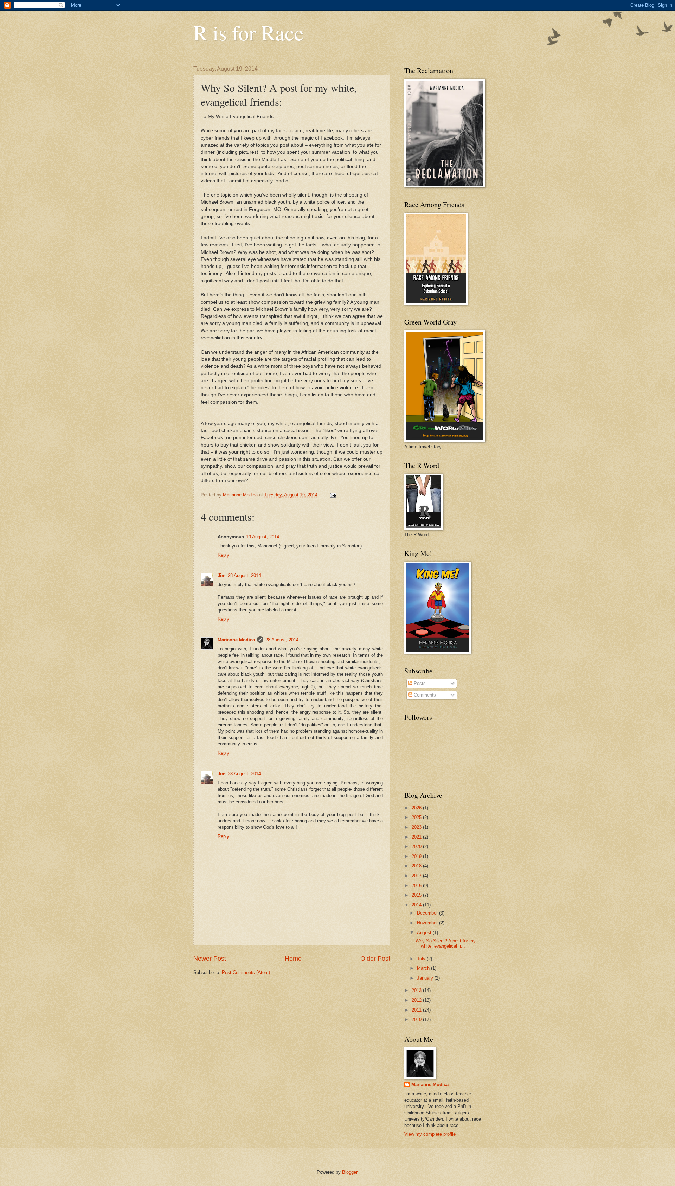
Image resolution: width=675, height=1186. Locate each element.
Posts (419, 683)
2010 (417, 1019)
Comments (424, 695)
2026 (417, 807)
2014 (417, 905)
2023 (417, 827)
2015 (417, 895)
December (428, 913)
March (424, 968)
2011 (417, 1010)
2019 (417, 856)
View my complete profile (430, 1134)
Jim (222, 575)
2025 (417, 817)
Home (293, 958)
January (426, 978)
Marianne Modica (236, 639)
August (425, 932)
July (422, 958)
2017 (417, 875)
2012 (417, 1000)
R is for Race (248, 32)
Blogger (349, 1172)
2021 (417, 837)
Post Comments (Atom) (246, 972)
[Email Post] (333, 495)
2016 (417, 885)
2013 (417, 990)
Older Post (375, 958)
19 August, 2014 (262, 536)
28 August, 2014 (244, 575)
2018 (417, 865)
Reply (223, 555)
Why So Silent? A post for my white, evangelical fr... (446, 943)
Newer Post (209, 958)
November (428, 922)
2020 (417, 846)
